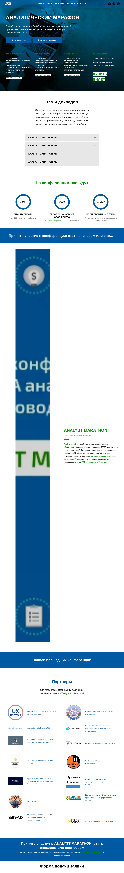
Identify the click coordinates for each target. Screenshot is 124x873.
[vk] (113, 3)
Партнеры (59, 4)
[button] (18, 40)
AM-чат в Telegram (52, 221)
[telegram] (109, 3)
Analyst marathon (71, 444)
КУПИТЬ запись (43, 75)
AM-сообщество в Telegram (94, 462)
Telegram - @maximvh (72, 693)
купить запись (14, 78)
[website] (118, 3)
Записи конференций (76, 4)
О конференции (45, 4)
